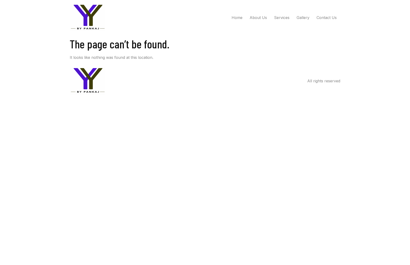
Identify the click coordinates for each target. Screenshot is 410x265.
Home (237, 17)
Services (281, 17)
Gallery (303, 17)
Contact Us (327, 17)
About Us (258, 17)
